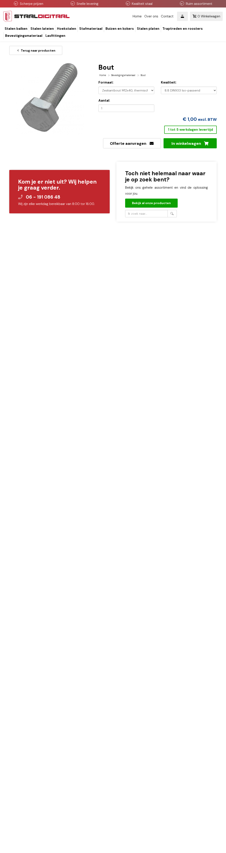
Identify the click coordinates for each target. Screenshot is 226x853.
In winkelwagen (187, 143)
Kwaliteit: (169, 82)
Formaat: (106, 82)
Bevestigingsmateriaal (123, 75)
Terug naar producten (37, 50)
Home (137, 16)
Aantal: (104, 100)
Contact (167, 16)
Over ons (151, 16)
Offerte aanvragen (129, 143)
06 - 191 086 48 (43, 197)
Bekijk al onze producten (151, 203)
